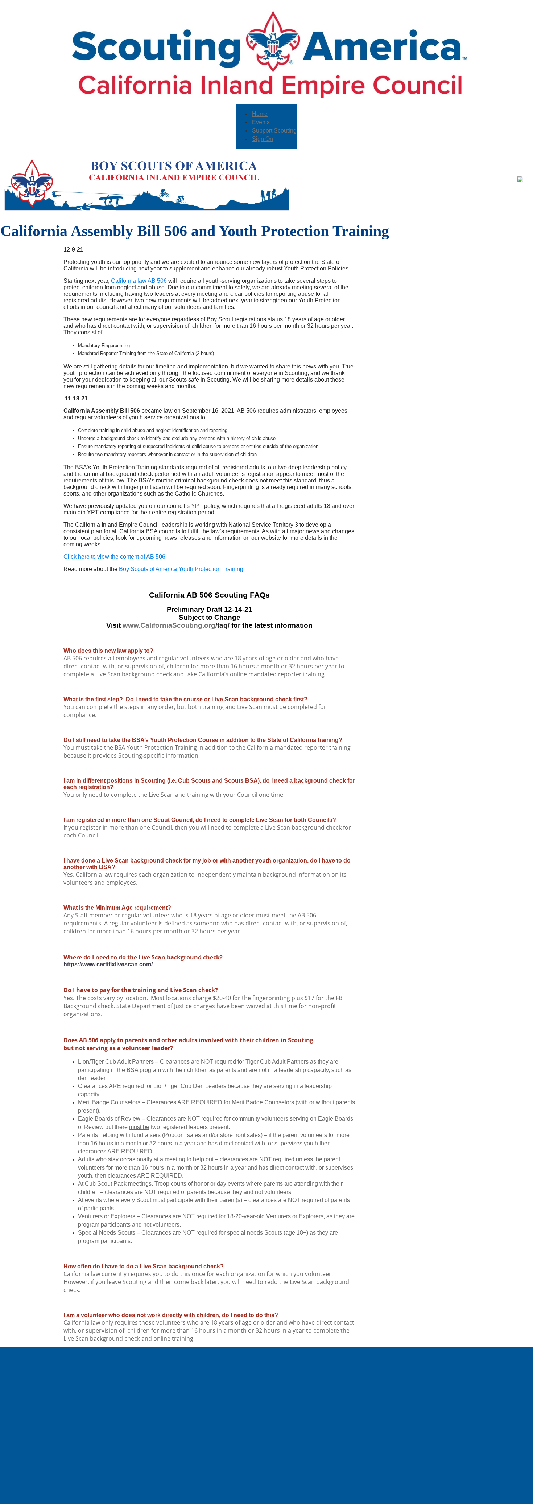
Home (260, 114)
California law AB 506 (139, 281)
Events (261, 122)
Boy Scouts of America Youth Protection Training (181, 569)
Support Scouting (274, 130)
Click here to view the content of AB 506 (114, 557)
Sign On (262, 139)
